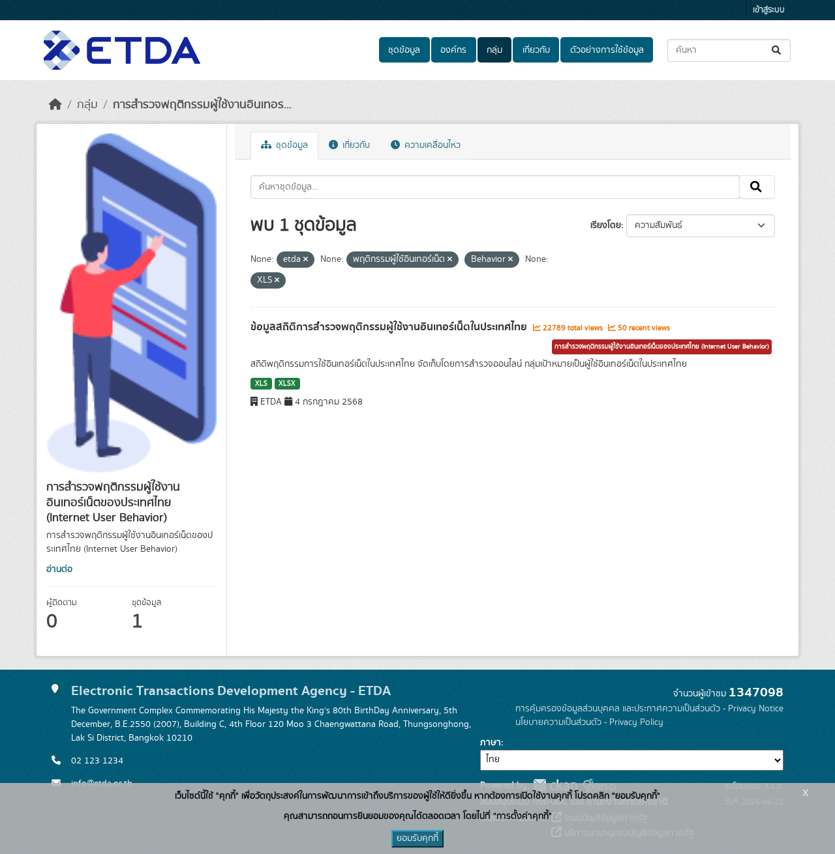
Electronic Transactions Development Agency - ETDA (231, 691)
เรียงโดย (605, 225)
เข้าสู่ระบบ (769, 10)
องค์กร (453, 50)
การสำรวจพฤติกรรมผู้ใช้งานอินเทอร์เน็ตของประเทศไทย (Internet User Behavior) (661, 346)
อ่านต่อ (59, 569)
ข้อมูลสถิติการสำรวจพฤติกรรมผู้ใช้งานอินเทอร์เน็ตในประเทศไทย (390, 327)
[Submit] (777, 50)
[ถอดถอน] (305, 260)
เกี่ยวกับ (536, 50)
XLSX (287, 383)
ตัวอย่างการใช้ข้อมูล (607, 50)
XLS (261, 383)
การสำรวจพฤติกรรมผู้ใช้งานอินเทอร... (202, 104)
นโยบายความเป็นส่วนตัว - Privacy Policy (589, 722)
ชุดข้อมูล (404, 50)
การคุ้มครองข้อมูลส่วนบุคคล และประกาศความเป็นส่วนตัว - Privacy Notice (649, 708)
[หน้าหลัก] (55, 104)
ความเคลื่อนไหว (431, 145)
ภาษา (490, 742)
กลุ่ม (494, 50)
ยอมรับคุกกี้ (417, 838)
